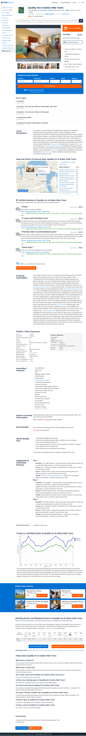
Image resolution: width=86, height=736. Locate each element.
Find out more (22, 728)
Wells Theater (63, 181)
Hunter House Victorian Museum (69, 188)
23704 (51, 10)
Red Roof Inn (66, 591)
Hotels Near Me (29, 734)
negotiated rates (50, 628)
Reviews (4, 17)
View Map (31, 14)
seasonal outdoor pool (48, 310)
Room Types (6, 12)
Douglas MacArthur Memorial (53, 146)
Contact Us (4, 734)
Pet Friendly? (6, 28)
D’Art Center (63, 186)
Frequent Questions (8, 45)
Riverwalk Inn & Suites (33, 591)
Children (74, 78)
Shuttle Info (5, 25)
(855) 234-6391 (47, 734)
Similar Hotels (6, 38)
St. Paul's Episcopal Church (67, 192)
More (74, 2)
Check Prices (6, 10)
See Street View (23, 190)
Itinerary (4, 33)
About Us (9, 734)
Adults (63, 78)
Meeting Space (6, 40)
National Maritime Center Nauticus (69, 175)
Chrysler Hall (55, 144)
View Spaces (33, 352)
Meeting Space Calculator (76, 650)
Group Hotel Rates (65, 2)
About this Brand (7, 30)
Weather (4, 43)
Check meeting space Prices (38, 646)
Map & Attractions (7, 15)
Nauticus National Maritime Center (69, 179)
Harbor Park (55, 150)
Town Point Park (64, 173)
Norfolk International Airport (41, 287)
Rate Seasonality (7, 35)
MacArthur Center (47, 152)
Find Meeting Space (62, 650)
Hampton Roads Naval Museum (68, 177)
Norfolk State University (70, 289)
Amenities (5, 23)
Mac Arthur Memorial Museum (68, 182)
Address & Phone (7, 7)
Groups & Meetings (8, 48)
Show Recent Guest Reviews (26, 268)
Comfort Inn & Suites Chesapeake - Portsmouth (38, 601)
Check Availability (49, 86)
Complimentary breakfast (42, 380)
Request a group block (37, 92)
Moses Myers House (65, 193)
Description (5, 20)
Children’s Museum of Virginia (68, 169)
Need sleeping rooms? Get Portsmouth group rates (68, 646)
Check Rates (35, 728)
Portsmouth (43, 10)
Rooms (52, 78)
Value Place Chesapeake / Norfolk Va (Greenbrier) (73, 601)
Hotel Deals (55, 2)
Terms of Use (16, 734)
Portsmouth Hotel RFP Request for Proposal (41, 650)
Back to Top (6, 51)
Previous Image (21, 43)
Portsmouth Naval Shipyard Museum (70, 171)
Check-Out (37, 78)
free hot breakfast (61, 304)
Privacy (23, 734)
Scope (80, 144)
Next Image (55, 43)
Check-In (20, 78)
